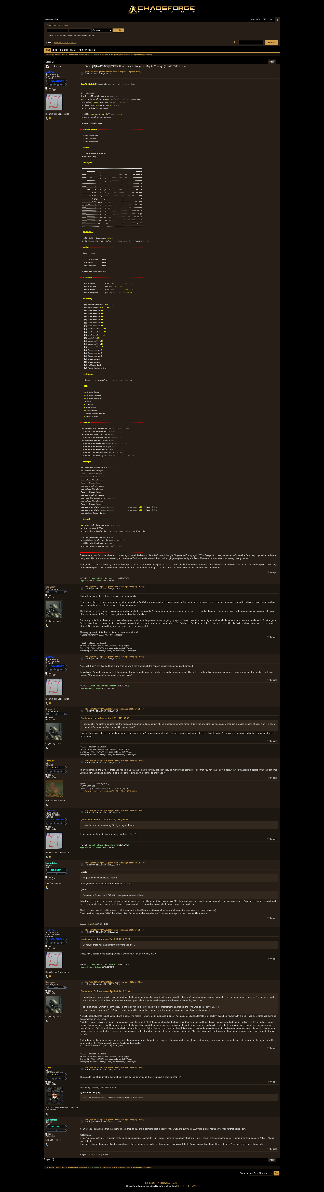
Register (90, 50)
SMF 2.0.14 (149, 1183)
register (64, 25)
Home (47, 50)
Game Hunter (93, 54)
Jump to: (244, 1173)
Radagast (50, 587)
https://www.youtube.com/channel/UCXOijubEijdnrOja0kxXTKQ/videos (109, 791)
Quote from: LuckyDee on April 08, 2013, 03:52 (105, 718)
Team (73, 50)
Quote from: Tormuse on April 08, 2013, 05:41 (104, 819)
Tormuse (50, 760)
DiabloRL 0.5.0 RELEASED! (65, 43)
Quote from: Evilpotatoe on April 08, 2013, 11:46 (105, 939)
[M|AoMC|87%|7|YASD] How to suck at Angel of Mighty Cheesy (113, 72)
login (56, 25)
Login (80, 50)
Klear (48, 1067)
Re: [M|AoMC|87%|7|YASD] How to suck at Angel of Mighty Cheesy (114, 587)
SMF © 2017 (160, 1183)
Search (64, 50)
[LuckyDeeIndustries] (50, 119)
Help (55, 50)
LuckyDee (50, 72)
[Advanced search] (235, 42)
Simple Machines (172, 1183)
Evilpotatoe (51, 863)
